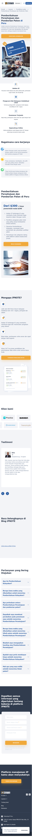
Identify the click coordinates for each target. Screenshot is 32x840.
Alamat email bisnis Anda (14, 727)
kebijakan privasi (8, 749)
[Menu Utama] (2, 3)
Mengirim (16, 742)
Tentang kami (5, 802)
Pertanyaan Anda (11, 732)
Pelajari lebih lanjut (12, 831)
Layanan (10, 9)
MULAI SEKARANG (16, 244)
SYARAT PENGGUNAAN (6, 833)
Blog (2, 805)
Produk (3, 795)
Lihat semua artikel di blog (8, 546)
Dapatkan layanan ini (16, 36)
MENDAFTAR (28, 3)
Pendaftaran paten (21, 9)
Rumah (3, 9)
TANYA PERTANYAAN (11, 781)
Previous (2, 493)
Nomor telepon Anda (13, 722)
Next (7, 493)
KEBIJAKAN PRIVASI (16, 833)
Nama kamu (10, 717)
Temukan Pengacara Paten (16, 357)
